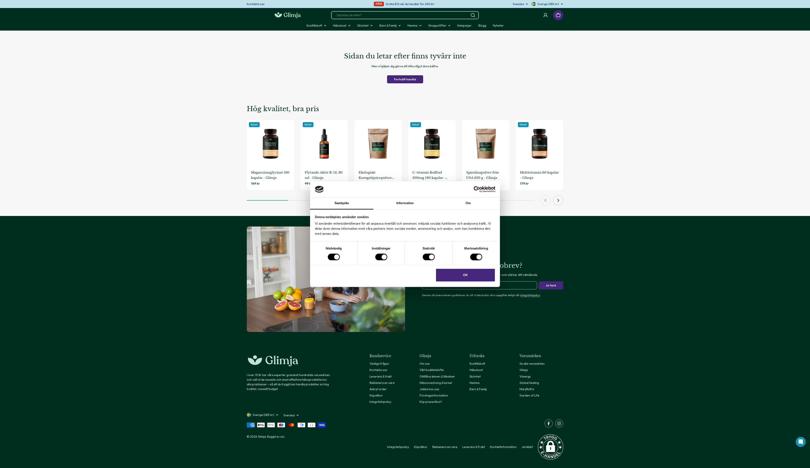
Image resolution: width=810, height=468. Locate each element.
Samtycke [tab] (342, 203)
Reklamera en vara (444, 447)
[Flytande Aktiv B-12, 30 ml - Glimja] (324, 143)
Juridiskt (527, 447)
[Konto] (545, 15)
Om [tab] (468, 203)
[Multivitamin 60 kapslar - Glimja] (539, 143)
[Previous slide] (545, 200)
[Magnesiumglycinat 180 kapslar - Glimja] (270, 143)
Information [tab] (405, 203)
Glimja (262, 436)
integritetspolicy (530, 295)
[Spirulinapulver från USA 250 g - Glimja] (485, 143)
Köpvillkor (420, 447)
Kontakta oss (256, 4)
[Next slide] (558, 200)
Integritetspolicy (398, 447)
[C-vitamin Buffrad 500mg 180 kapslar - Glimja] (432, 143)
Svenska (518, 4)
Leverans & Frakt (473, 447)
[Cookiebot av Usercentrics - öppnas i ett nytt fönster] (476, 189)
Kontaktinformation (503, 447)
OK (465, 275)
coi (282, 436)
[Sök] (472, 15)
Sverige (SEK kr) (548, 4)
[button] (550, 447)
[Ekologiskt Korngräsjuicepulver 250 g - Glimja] (378, 143)
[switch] (381, 257)
